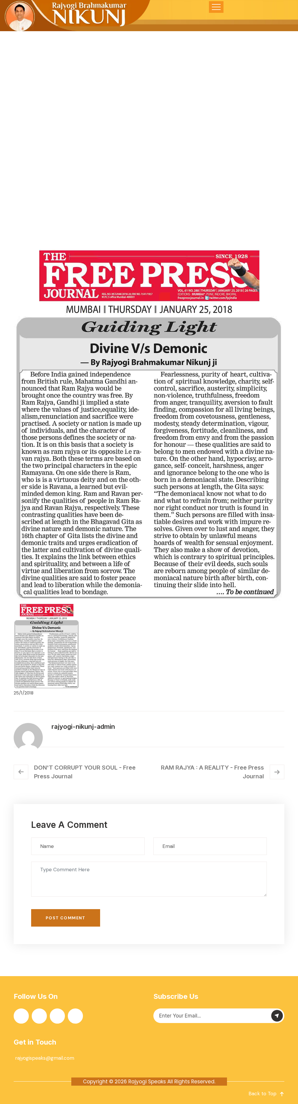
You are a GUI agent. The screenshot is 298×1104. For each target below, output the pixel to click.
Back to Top (262, 1093)
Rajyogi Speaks (147, 1081)
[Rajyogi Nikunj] (76, 15)
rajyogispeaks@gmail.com (44, 1058)
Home (94, 165)
